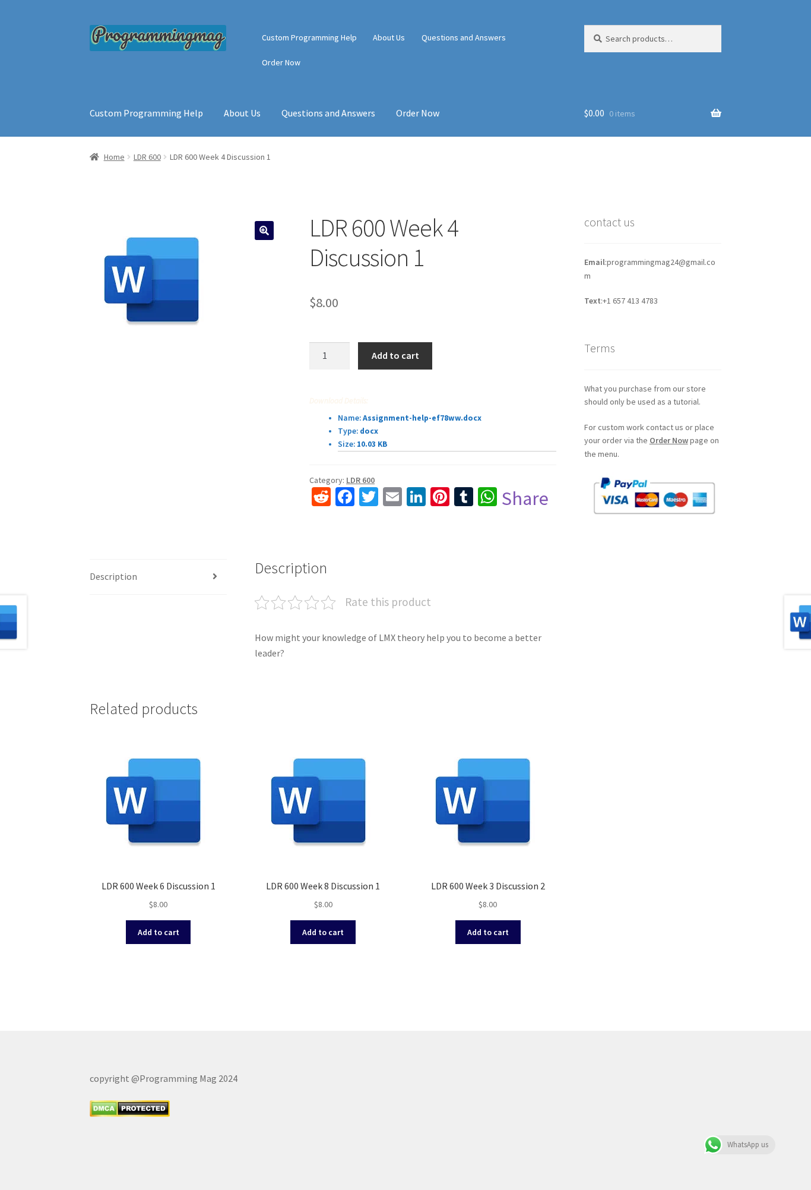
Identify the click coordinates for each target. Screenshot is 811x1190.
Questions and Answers (464, 37)
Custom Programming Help (309, 37)
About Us (389, 37)
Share (525, 498)
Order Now (281, 62)
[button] (264, 230)
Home (114, 156)
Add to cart (395, 355)
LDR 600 (147, 156)
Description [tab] (113, 576)
